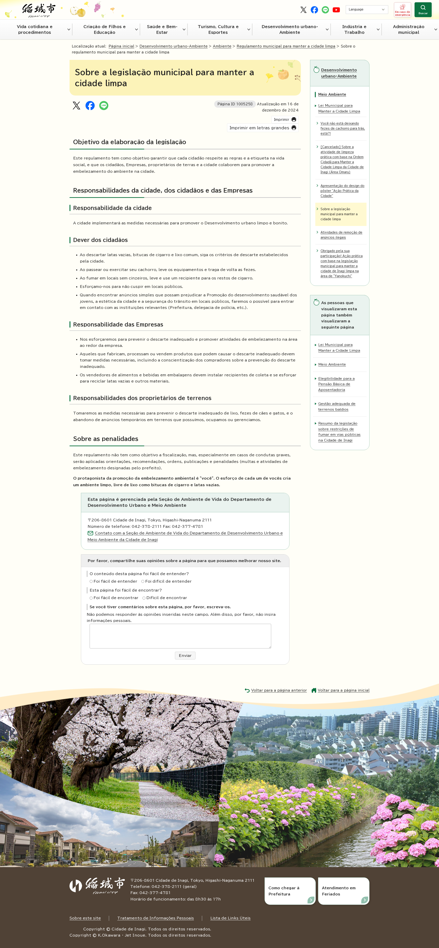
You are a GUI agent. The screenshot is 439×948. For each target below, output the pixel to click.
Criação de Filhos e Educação (104, 29)
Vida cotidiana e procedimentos (35, 29)
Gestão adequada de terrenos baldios (337, 406)
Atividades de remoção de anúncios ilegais (341, 235)
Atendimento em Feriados (339, 891)
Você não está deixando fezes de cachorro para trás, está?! (343, 128)
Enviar (185, 655)
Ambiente (222, 46)
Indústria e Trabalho (354, 29)
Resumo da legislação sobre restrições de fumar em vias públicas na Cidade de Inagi (339, 432)
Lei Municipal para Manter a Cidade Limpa (339, 108)
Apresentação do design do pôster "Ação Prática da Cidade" (342, 190)
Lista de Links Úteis (230, 918)
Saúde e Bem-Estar (162, 29)
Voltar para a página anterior (279, 690)
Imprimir (281, 119)
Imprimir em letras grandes (259, 128)
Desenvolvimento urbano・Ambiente (290, 29)
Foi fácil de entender (115, 581)
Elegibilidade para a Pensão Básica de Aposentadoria (336, 384)
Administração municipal (408, 29)
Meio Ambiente (332, 94)
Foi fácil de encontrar (116, 598)
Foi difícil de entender (168, 581)
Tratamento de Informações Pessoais (155, 918)
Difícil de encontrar (166, 598)
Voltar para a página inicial (343, 690)
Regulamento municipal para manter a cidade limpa (286, 46)
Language (356, 9)
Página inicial (121, 46)
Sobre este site (85, 918)
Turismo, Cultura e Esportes (218, 29)
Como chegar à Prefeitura (284, 891)
